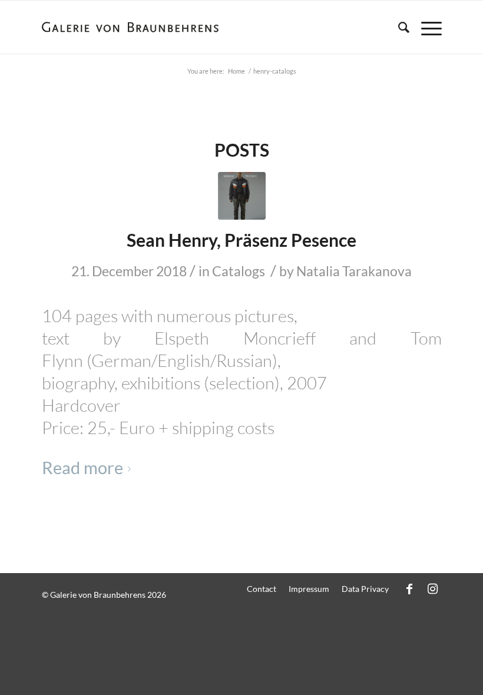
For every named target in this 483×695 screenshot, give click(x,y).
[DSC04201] (242, 196)
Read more (82, 468)
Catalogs (238, 271)
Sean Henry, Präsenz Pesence (241, 239)
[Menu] (425, 27)
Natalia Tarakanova (354, 271)
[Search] (397, 27)
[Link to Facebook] (409, 588)
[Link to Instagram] (433, 588)
